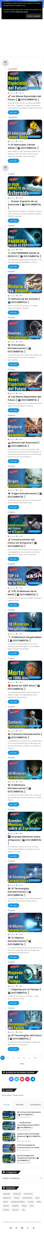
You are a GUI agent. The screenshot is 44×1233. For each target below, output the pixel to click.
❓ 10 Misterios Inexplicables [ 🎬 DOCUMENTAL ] (25, 639)
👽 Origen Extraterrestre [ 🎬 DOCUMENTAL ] (25, 495)
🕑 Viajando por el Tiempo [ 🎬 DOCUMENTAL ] (24, 991)
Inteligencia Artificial (18, 1202)
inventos (31, 1202)
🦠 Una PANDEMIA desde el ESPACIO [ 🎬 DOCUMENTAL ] (24, 254)
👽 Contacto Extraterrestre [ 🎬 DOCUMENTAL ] (25, 735)
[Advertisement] (22, 33)
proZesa (12, 93)
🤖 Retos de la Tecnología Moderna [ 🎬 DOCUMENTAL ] (29, 1136)
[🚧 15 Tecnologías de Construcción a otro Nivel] (8, 1148)
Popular (6, 1104)
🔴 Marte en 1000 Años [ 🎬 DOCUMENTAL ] (24, 687)
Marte (39, 1202)
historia (5, 1202)
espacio (16, 1198)
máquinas (15, 1206)
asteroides (6, 1194)
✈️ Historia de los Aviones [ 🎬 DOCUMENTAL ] (24, 300)
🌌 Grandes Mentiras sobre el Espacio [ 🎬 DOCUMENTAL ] (24, 840)
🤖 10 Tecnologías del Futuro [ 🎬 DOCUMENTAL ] (25, 1037)
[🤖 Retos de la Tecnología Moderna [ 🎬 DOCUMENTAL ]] (8, 1137)
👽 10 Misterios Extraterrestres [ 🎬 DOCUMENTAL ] (19, 788)
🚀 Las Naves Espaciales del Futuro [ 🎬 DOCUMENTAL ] (24, 98)
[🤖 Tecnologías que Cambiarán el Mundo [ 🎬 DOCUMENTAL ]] (8, 1158)
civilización (17, 1194)
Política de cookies (21, 12)
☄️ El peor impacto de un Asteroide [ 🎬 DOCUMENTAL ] (24, 204)
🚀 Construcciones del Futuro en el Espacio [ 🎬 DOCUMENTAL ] (22, 543)
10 (35, 1058)
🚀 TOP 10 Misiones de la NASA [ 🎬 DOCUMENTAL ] (23, 593)
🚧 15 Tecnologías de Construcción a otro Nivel (28, 1146)
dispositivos (7, 1198)
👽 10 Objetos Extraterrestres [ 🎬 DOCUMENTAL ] (19, 941)
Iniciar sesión (6, 1095)
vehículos (15, 1210)
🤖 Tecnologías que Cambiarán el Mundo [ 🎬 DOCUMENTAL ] (28, 1158)
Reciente (20, 1104)
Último (22, 1064)
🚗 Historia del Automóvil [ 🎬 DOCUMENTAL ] (24, 444)
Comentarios (35, 1104)
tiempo (24, 1206)
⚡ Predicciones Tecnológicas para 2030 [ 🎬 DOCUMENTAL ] (28, 1125)
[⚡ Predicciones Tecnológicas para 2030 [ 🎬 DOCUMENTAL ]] (8, 1125)
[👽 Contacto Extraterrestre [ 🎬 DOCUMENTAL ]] (8, 1115)
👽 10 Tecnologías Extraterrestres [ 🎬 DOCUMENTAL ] (19, 892)
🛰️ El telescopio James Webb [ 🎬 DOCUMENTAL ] (23, 146)
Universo (6, 1210)
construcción (28, 1194)
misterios (6, 1206)
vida (23, 1210)
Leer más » (13, 112)
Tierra (32, 1206)
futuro (37, 1198)
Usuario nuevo (18, 1095)
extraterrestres (27, 1198)
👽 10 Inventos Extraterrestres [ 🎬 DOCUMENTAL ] (19, 348)
